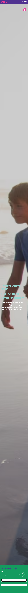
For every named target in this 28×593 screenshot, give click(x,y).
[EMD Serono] (7, 2)
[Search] (22, 2)
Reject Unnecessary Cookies (14, 585)
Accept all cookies (14, 580)
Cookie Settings (5, 588)
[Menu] (25, 2)
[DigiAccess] (24, 9)
